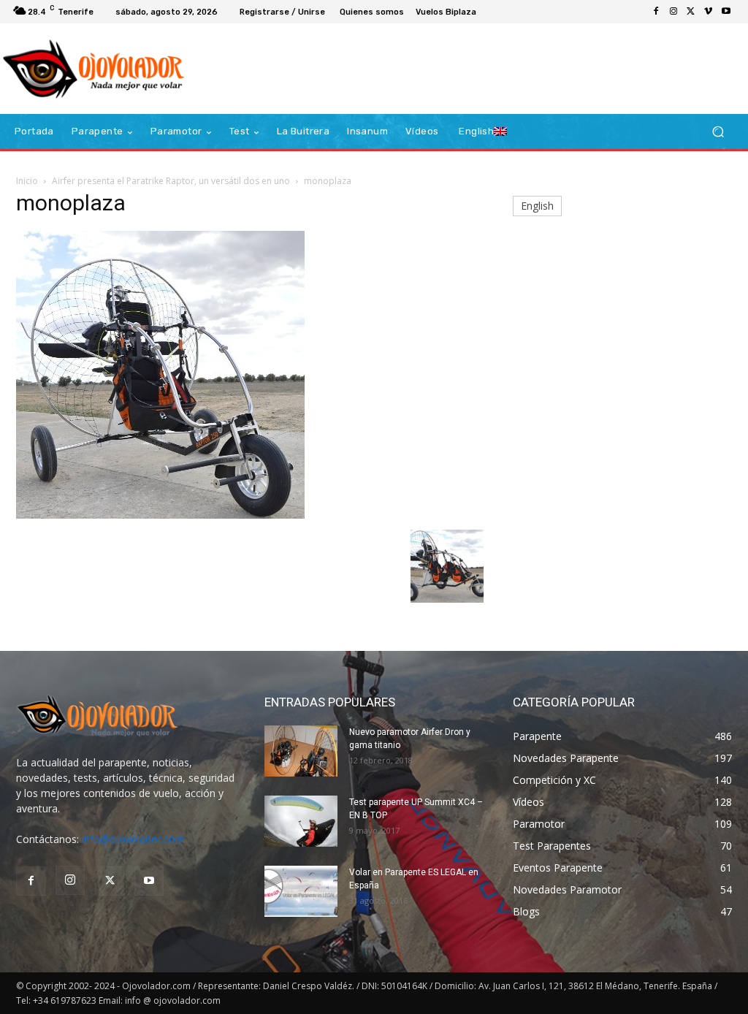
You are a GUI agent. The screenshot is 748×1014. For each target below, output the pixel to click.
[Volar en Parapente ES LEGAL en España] (300, 891)
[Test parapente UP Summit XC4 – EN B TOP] (300, 821)
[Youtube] (726, 11)
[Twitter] (691, 11)
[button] (718, 132)
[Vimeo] (708, 11)
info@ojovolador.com (133, 839)
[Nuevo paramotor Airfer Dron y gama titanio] (300, 751)
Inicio (27, 181)
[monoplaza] (160, 514)
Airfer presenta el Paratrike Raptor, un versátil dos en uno (171, 181)
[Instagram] (673, 11)
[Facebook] (656, 11)
